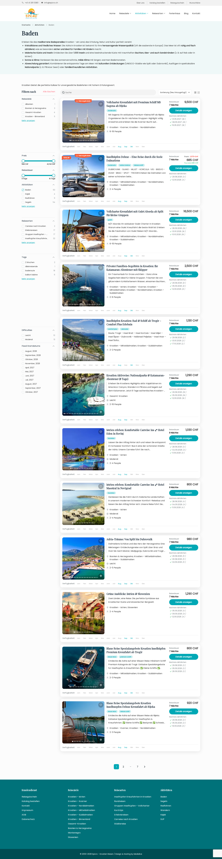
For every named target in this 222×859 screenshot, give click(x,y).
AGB (24, 814)
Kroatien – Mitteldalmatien (123, 181)
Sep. (126, 147)
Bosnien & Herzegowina (121, 556)
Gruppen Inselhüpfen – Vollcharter (132, 805)
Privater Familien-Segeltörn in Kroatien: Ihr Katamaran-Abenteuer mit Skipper (132, 267)
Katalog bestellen (157, 3)
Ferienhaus (174, 13)
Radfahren (165, 805)
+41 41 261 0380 (31, 3)
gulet (110, 220)
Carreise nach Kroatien (126, 819)
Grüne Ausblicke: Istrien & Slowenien (128, 594)
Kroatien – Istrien (76, 796)
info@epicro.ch (51, 3)
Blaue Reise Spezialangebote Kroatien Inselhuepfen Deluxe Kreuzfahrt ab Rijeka (131, 704)
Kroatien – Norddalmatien (142, 127)
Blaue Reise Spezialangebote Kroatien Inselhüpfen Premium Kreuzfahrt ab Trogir (136, 650)
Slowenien (133, 607)
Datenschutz (28, 819)
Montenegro (74, 832)
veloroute (124, 329)
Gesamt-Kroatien (119, 396)
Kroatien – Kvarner (77, 801)
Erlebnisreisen (121, 814)
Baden (163, 796)
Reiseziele (124, 13)
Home (112, 13)
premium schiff (125, 657)
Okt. (131, 147)
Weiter (144, 766)
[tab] (70, 140)
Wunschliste (194, 3)
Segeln (163, 801)
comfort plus (112, 329)
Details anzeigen (183, 110)
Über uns (140, 3)
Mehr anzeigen (28, 120)
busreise (111, 438)
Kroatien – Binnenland (79, 819)
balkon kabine (125, 165)
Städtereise (120, 823)
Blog (186, 13)
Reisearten (157, 13)
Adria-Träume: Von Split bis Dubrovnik (129, 539)
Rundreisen (119, 801)
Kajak (163, 814)
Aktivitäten (140, 13)
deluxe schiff (138, 165)
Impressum (27, 810)
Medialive (138, 854)
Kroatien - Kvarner (119, 127)
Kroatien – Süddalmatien (122, 185)
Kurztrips (118, 810)
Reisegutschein (177, 3)
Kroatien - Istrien (118, 286)
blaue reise (112, 657)
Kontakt (196, 13)
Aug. (120, 147)
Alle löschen (49, 92)
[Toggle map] (100, 193)
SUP (162, 819)
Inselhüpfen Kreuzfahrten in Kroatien (132, 796)
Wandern (165, 810)
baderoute (112, 111)
